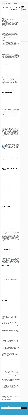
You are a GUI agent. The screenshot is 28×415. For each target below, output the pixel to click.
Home (3, 412)
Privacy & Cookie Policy (15, 412)
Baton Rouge (12, 260)
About (23, 9)
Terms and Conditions (21, 412)
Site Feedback (11, 412)
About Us (6, 412)
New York (10, 341)
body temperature (16, 79)
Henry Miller (8, 43)
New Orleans (12, 44)
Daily (24, 412)
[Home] (4, 1)
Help (8, 412)
